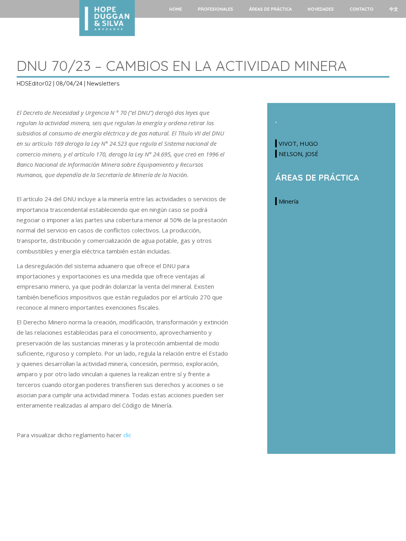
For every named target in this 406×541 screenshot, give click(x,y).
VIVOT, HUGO (298, 143)
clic (127, 435)
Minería (289, 201)
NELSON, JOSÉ (298, 154)
